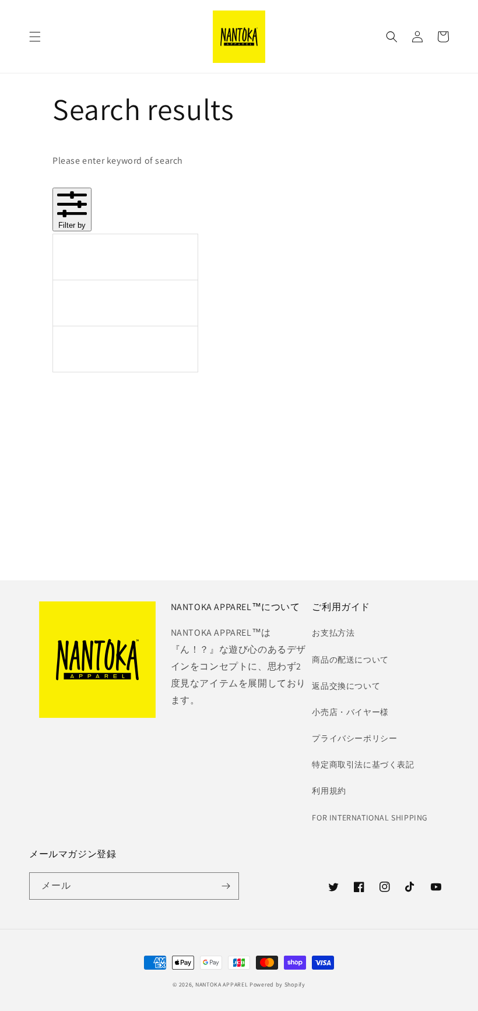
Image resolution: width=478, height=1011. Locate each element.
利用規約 (329, 790)
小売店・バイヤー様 (350, 712)
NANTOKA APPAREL (221, 984)
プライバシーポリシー (354, 738)
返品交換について (346, 686)
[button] (35, 37)
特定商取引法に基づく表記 (363, 764)
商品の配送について (350, 659)
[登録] (225, 886)
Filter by (72, 225)
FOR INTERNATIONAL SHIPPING (370, 817)
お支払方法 (333, 633)
